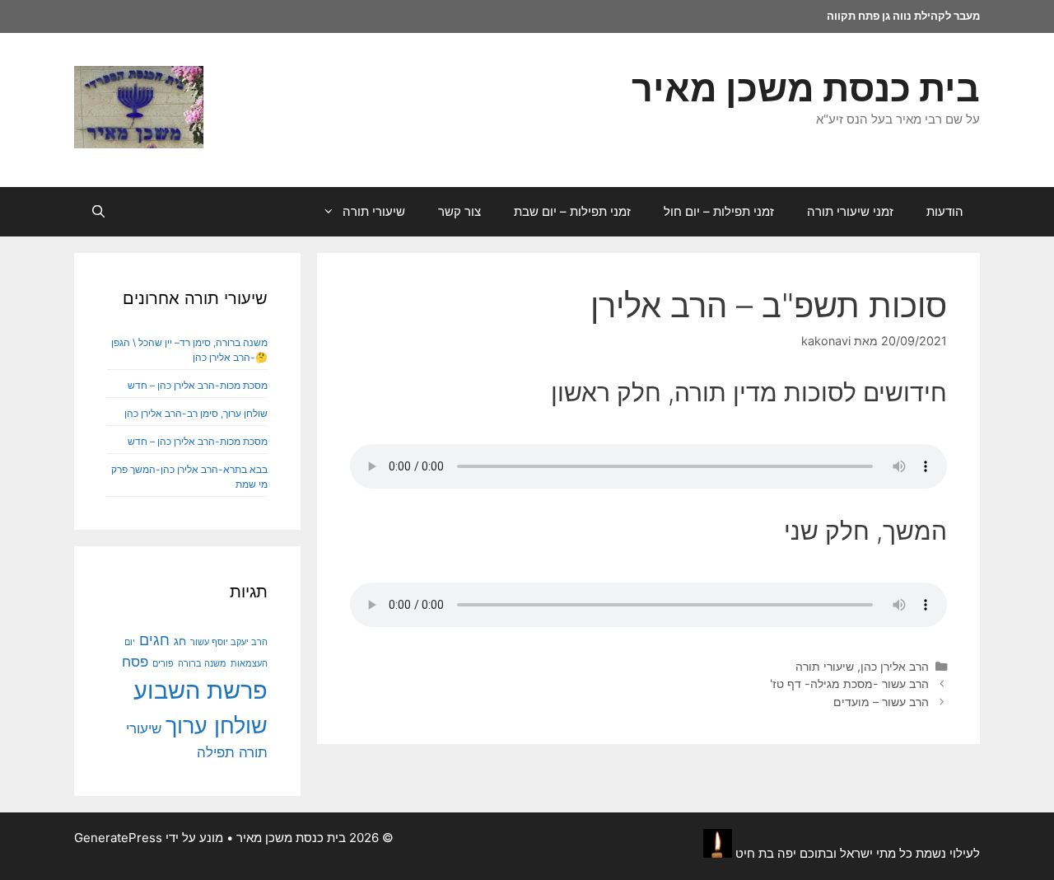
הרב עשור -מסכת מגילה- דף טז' (849, 683)
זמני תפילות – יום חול (719, 211)
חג (180, 641)
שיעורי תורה (374, 211)
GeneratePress (118, 837)
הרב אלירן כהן (894, 666)
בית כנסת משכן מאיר (806, 87)
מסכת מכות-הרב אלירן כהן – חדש (198, 385)
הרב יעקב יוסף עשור (229, 642)
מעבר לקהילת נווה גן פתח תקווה (903, 15)
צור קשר (459, 211)
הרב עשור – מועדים (881, 702)
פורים (163, 663)
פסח (135, 661)
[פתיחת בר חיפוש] (98, 211)
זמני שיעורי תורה (850, 211)
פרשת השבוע (200, 690)
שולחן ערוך (217, 725)
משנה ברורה (202, 663)
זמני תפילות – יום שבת (572, 211)
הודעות (944, 211)
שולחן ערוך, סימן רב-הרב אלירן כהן (196, 413)
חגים (154, 639)
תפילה (216, 752)
